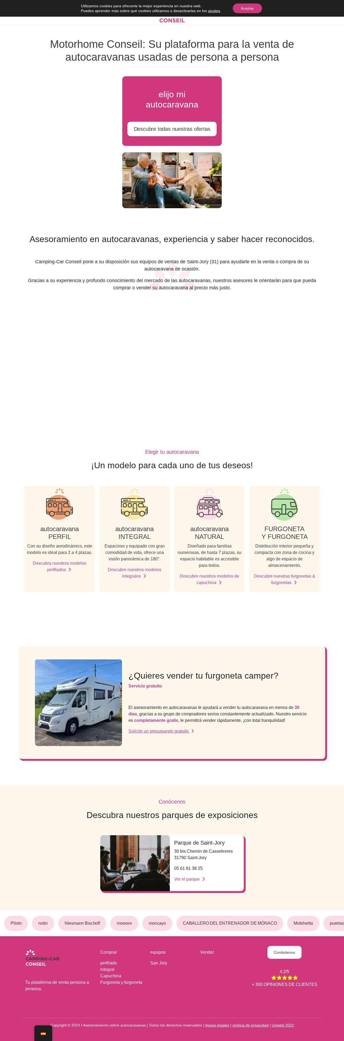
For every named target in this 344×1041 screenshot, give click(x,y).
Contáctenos (284, 952)
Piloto (13, 923)
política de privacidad (250, 1025)
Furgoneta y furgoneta (121, 982)
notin (40, 923)
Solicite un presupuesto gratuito (159, 731)
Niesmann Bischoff (79, 923)
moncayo (154, 923)
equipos (158, 952)
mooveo (121, 923)
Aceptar (247, 8)
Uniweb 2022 (283, 1025)
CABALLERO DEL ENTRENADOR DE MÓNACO (227, 923)
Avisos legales (217, 1025)
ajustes (214, 11)
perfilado (108, 963)
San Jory (158, 963)
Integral (107, 969)
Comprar (108, 952)
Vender (207, 952)
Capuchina (110, 976)
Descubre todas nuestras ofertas (172, 129)
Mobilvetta (300, 923)
